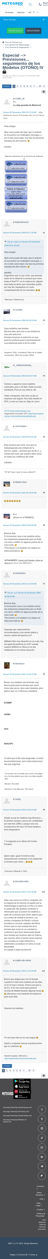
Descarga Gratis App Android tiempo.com (17, 1107)
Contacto (40, 1186)
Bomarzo (19, 663)
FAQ (41, 1199)
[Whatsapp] (42, 1147)
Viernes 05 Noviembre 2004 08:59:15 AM (19, 437)
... (37, 86)
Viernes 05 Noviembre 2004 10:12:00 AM (19, 584)
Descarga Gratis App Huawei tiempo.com (17, 1116)
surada (18, 309)
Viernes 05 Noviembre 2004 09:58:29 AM (19, 525)
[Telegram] (42, 1166)
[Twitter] (42, 1109)
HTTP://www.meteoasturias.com (17, 411)
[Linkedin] (42, 1156)
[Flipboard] (42, 1175)
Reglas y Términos (18, 1255)
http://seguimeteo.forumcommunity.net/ (20, 1058)
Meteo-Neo (21, 482)
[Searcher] (30, 4)
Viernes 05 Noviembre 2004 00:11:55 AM (19, 112)
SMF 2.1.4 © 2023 (15, 1243)
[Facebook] (41, 1119)
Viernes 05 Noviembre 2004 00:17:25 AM (19, 233)
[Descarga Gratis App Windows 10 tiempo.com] (22, 1096)
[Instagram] (42, 1128)
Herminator (21, 426)
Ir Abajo (7, 86)
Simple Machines (31, 1243)
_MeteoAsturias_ (24, 365)
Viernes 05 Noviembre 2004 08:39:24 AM (19, 320)
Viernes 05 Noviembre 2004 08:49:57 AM (19, 376)
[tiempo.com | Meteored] (7, 1093)
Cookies (40, 1209)
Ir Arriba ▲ (33, 1255)
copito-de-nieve (23, 960)
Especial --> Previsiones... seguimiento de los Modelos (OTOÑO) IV (23, 61)
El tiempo (9, 12)
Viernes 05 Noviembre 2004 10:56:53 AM (19, 810)
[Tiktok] (42, 1137)
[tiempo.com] (12, 4)
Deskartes (20, 573)
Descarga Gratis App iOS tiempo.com (16, 1111)
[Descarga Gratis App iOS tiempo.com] (22, 1086)
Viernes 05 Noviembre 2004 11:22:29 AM (19, 971)
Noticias (21, 12)
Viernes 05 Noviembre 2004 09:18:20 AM (19, 493)
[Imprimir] (43, 92)
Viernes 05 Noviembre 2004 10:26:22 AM (19, 674)
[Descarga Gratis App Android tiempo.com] (22, 1081)
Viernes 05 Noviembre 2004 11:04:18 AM (19, 892)
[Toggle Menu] (43, 19)
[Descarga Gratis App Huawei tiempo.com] (22, 1091)
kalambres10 (21, 222)
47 (40, 86)
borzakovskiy (22, 881)
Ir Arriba (7, 1066)
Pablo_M (19, 98)
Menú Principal (10, 20)
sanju (18, 799)
